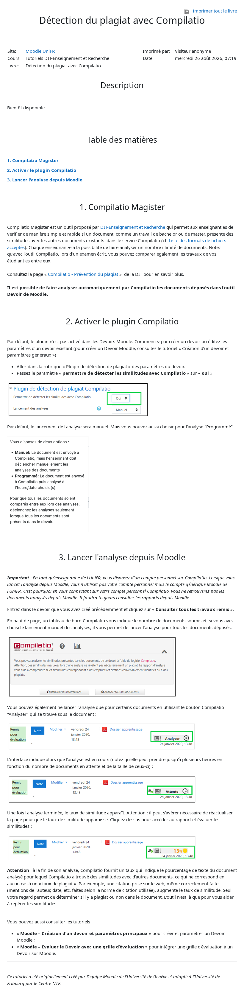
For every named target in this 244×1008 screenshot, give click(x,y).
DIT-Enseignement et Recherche (132, 227)
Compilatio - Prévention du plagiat (83, 274)
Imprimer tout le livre (215, 11)
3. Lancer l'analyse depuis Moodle (44, 180)
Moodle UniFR (40, 51)
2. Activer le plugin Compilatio (41, 170)
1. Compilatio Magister (33, 160)
